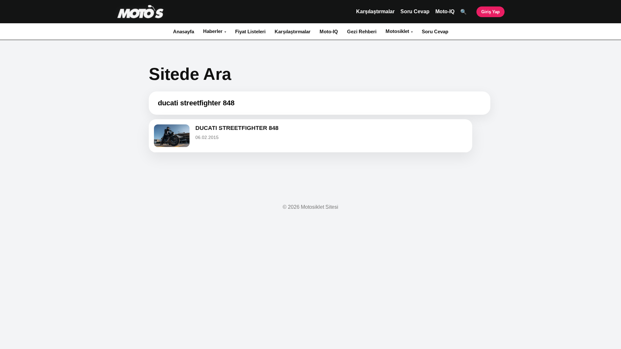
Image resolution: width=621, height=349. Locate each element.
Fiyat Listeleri (250, 31)
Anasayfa (183, 31)
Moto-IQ (444, 11)
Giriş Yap (490, 11)
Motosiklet (397, 31)
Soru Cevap (415, 11)
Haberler (213, 31)
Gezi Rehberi (361, 31)
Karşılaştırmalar (375, 11)
